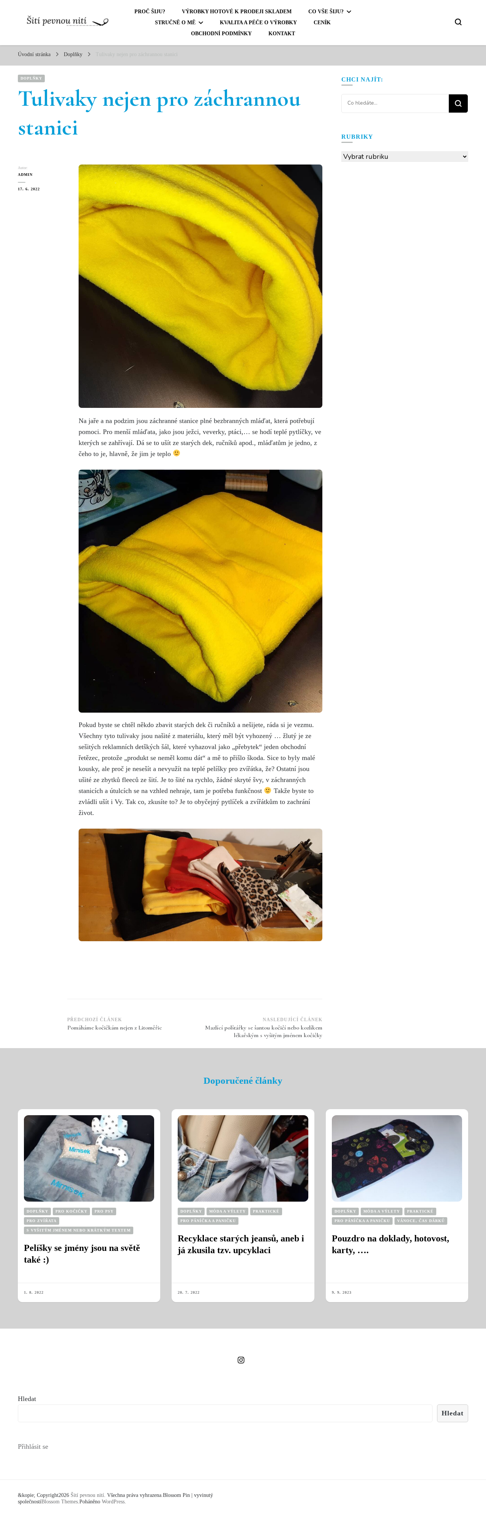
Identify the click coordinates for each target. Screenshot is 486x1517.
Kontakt (281, 33)
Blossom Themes (59, 1501)
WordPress (113, 1501)
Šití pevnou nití (87, 1495)
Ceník (322, 22)
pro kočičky (71, 1211)
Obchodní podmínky (221, 33)
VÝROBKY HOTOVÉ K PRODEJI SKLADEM (237, 11)
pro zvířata (42, 1221)
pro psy (104, 1211)
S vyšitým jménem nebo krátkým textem (79, 1230)
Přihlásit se (33, 1446)
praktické (266, 1211)
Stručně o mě (175, 22)
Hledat (27, 1399)
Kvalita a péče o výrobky (258, 22)
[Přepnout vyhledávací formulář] (458, 22)
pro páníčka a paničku (208, 1221)
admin (25, 174)
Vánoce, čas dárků (421, 1221)
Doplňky (31, 78)
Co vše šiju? (326, 11)
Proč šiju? (149, 11)
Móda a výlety (227, 1211)
